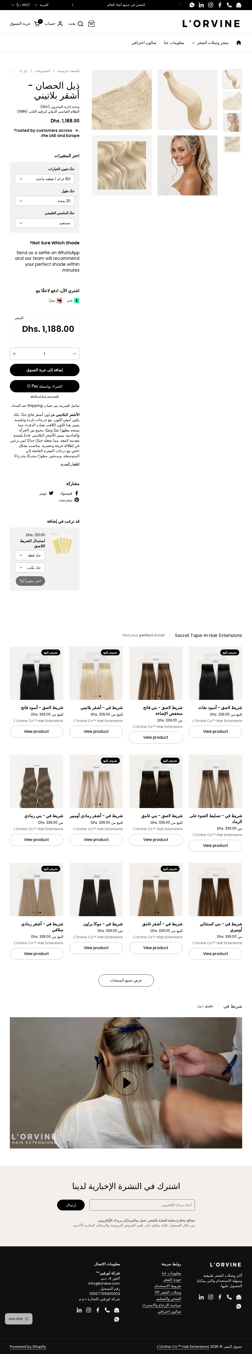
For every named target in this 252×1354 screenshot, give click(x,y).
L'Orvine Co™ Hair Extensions (183, 1346)
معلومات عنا (171, 1273)
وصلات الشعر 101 (168, 1292)
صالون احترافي (169, 1311)
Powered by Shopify (28, 1346)
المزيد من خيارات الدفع (45, 396)
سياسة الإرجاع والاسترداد (161, 1305)
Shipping (35, 405)
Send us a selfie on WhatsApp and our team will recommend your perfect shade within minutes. (47, 261)
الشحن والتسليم (168, 1298)
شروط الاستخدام (168, 1285)
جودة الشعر (172, 1279)
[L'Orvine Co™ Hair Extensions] (211, 23)
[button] (75, 24)
